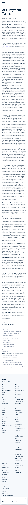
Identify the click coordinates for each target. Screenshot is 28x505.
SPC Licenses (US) (7, 342)
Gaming (16, 416)
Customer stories (6, 467)
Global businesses (19, 399)
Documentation (18, 449)
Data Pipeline (5, 403)
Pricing (3, 386)
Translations (5, 351)
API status (17, 452)
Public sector (18, 430)
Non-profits (17, 426)
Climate (4, 397)
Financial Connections (7, 407)
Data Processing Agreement (9, 349)
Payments (4, 419)
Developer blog (18, 460)
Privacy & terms (5, 476)
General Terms (6, 328)
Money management (19, 405)
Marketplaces (18, 403)
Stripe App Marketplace (20, 438)
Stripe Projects (18, 458)
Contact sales (18, 472)
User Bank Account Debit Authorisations (12, 331)
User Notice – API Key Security (10, 357)
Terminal (4, 430)
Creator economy (19, 412)
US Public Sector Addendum (9, 367)
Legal (3, 322)
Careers (17, 467)
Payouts (4, 421)
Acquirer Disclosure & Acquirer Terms (11, 338)
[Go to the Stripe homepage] (3, 379)
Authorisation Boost (6, 390)
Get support (5, 493)
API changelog (18, 454)
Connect (4, 399)
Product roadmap (19, 465)
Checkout (4, 396)
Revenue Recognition (7, 425)
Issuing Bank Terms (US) (8, 344)
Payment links (5, 417)
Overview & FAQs (7, 326)
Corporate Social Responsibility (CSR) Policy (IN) (14, 366)
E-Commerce (18, 394)
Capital (3, 394)
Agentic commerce (19, 390)
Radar (3, 423)
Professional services (20, 428)
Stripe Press (18, 470)
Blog (3, 469)
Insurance (17, 421)
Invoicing (4, 410)
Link (3, 414)
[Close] (25, 498)
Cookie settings (5, 485)
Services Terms (6, 329)
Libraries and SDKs (19, 456)
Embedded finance (19, 396)
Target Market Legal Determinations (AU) (12, 362)
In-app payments (19, 401)
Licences (4, 481)
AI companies (18, 410)
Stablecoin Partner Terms (9, 348)
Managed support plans (7, 495)
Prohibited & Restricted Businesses (11, 333)
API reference (18, 451)
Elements (4, 405)
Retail (16, 432)
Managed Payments (6, 416)
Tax (3, 428)
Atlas (3, 388)
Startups (17, 388)
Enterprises (17, 386)
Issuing (3, 412)
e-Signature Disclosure (8, 335)
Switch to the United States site (9, 501)
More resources (5, 488)
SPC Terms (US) (6, 340)
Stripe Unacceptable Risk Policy (10, 355)
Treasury (4, 432)
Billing (3, 392)
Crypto (3, 401)
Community (4, 470)
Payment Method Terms (8, 346)
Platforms (17, 407)
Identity (4, 408)
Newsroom (17, 469)
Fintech (16, 414)
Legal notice (5, 486)
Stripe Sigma (5, 427)
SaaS (16, 408)
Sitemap (4, 483)
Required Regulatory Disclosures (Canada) (12, 364)
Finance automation (19, 397)
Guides (3, 465)
